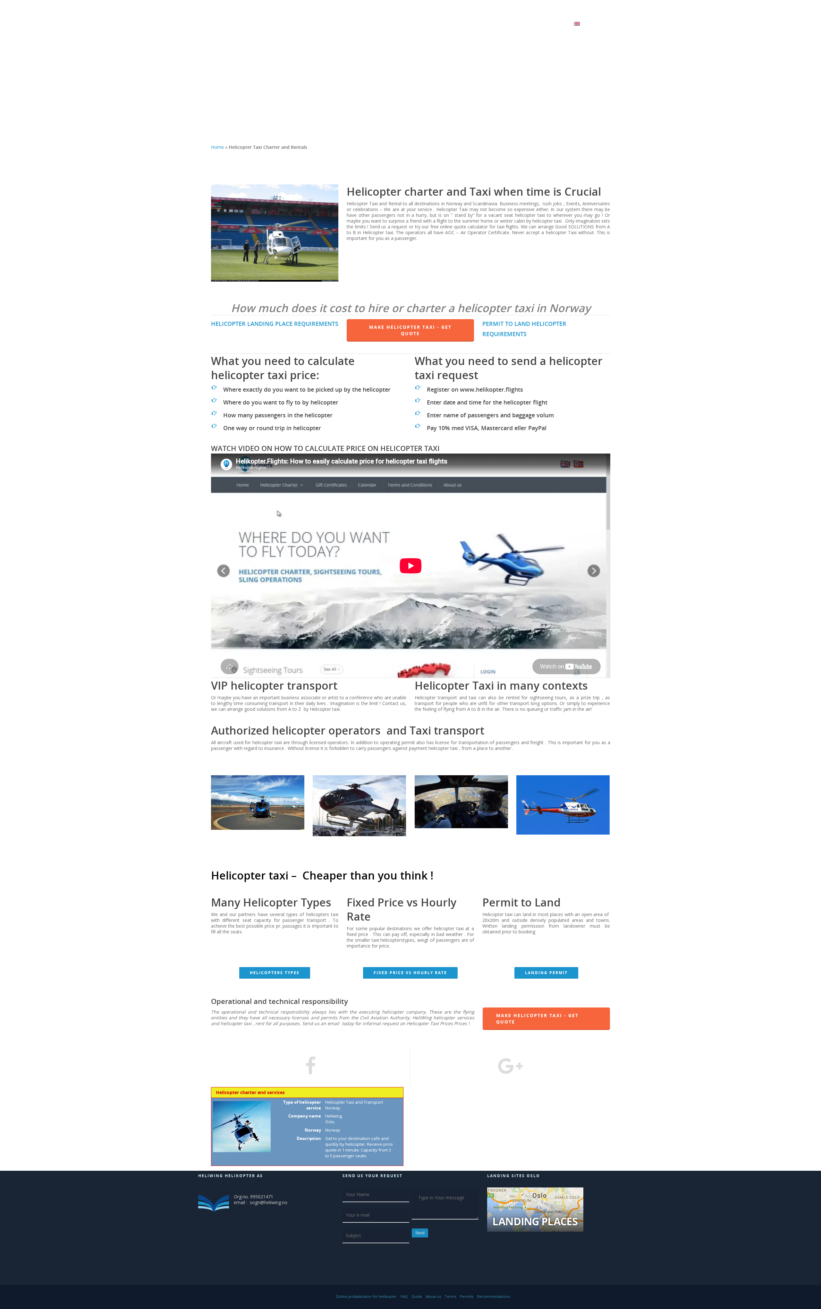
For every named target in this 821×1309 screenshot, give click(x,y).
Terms (450, 1296)
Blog (427, 25)
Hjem (411, 25)
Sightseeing (506, 25)
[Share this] (311, 1067)
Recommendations (493, 1296)
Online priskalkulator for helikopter (366, 1296)
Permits (466, 1296)
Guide (416, 1296)
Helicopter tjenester (459, 25)
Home (217, 147)
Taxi (537, 25)
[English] (581, 29)
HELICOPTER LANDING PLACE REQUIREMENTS (274, 323)
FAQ (404, 1296)
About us (433, 1296)
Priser (562, 25)
